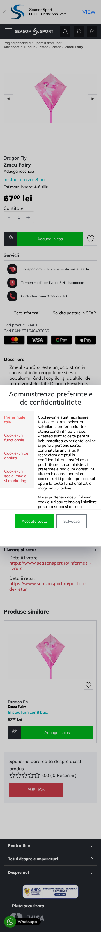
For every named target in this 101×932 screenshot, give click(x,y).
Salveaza (71, 521)
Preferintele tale (14, 420)
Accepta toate (34, 521)
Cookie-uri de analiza (16, 456)
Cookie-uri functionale (14, 438)
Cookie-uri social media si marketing (15, 476)
